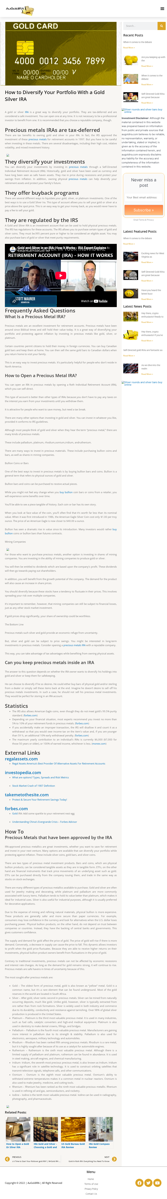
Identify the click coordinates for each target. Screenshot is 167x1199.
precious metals (38, 139)
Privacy (150, 220)
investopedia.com (23, 772)
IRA (27, 112)
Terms (141, 220)
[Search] (162, 26)
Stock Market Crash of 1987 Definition (33, 785)
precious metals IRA (74, 645)
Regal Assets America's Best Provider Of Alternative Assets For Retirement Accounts (58, 763)
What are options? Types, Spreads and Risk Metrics (40, 777)
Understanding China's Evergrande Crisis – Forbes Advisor (44, 821)
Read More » (129, 47)
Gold (15, 813)
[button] (162, 8)
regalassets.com (21, 759)
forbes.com (30, 715)
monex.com (99, 743)
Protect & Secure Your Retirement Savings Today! (39, 799)
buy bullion (66, 492)
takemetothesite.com (27, 795)
